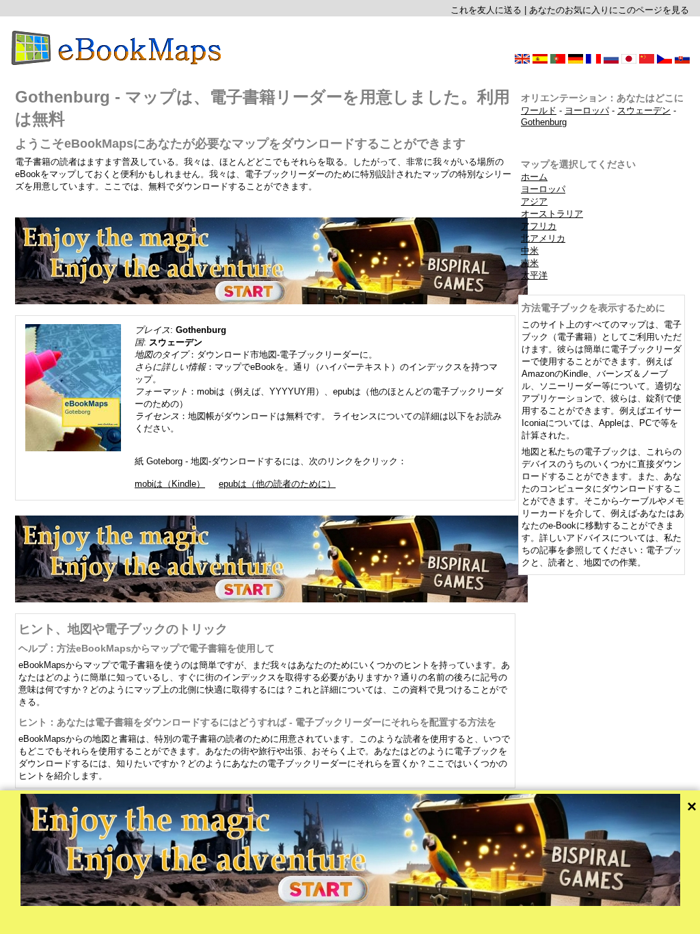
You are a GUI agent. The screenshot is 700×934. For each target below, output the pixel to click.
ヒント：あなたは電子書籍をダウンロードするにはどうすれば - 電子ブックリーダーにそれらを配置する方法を (257, 722)
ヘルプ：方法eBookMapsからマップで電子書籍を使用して (146, 648)
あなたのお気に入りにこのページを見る (609, 10)
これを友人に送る (486, 10)
